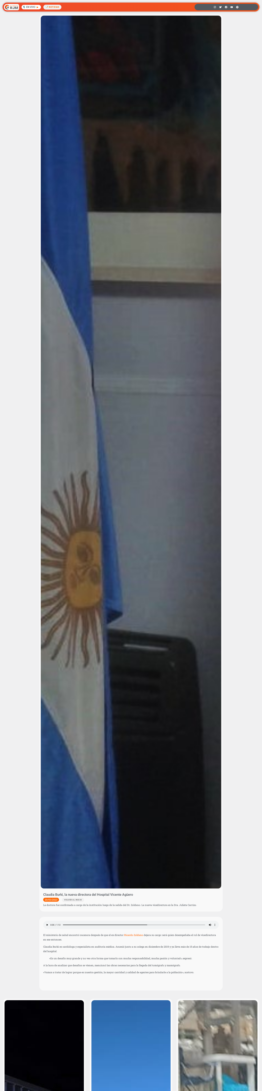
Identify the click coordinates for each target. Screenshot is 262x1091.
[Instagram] (214, 7)
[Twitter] (220, 7)
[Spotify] (237, 7)
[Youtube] (231, 7)
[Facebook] (226, 7)
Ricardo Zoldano (133, 935)
